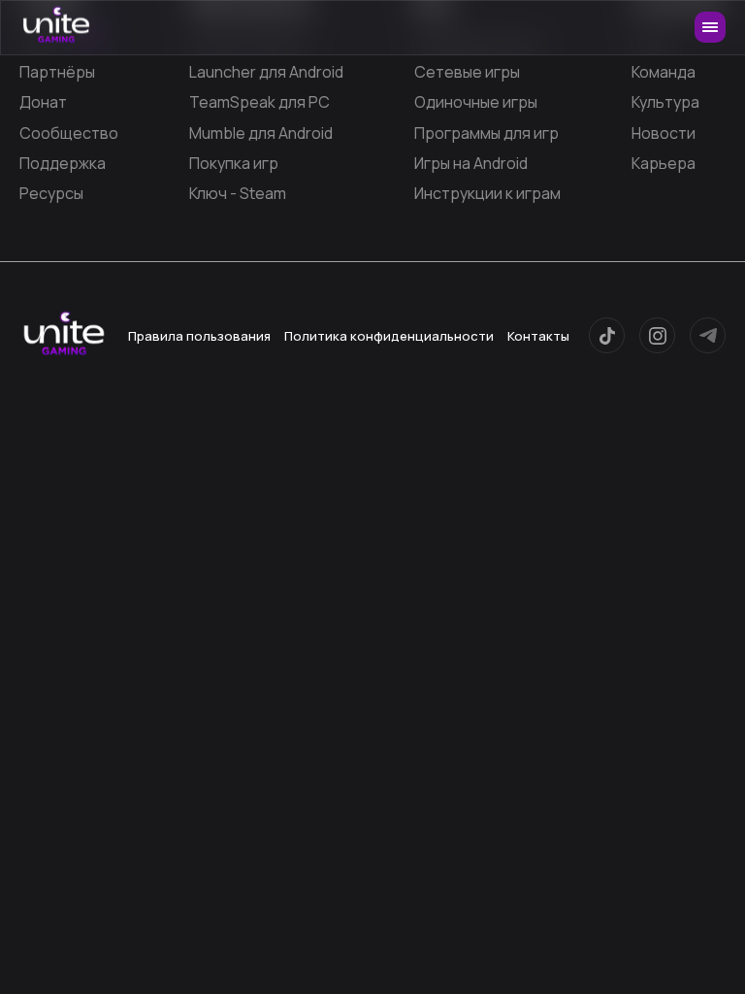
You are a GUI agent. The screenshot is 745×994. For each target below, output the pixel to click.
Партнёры (57, 72)
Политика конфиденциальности (389, 336)
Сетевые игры (467, 72)
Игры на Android (471, 163)
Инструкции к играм (487, 193)
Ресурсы (51, 193)
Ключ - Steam (237, 193)
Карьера (664, 163)
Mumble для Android (261, 133)
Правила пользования (199, 336)
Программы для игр (486, 133)
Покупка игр (233, 163)
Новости (664, 133)
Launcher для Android (266, 72)
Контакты (538, 336)
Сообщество (68, 133)
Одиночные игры (475, 102)
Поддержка (62, 163)
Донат (43, 102)
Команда (664, 72)
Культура (665, 102)
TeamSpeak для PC (259, 102)
